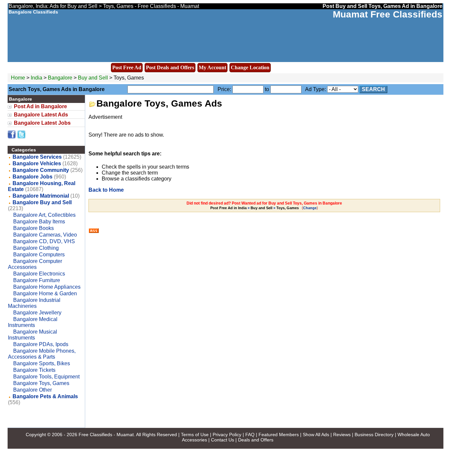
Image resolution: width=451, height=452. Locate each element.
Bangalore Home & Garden (45, 293)
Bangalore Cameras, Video (45, 235)
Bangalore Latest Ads (41, 114)
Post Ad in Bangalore (40, 106)
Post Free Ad (126, 67)
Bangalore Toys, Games (41, 383)
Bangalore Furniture (36, 280)
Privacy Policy (227, 434)
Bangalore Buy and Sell (42, 202)
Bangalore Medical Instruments (32, 322)
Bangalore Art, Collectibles (44, 215)
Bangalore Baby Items (39, 221)
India (36, 78)
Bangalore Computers (39, 254)
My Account (212, 67)
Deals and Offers (255, 439)
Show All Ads (316, 434)
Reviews (342, 434)
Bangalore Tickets (34, 370)
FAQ (250, 434)
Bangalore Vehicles (37, 163)
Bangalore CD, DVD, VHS (44, 241)
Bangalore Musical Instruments (32, 334)
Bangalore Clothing (36, 248)
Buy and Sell (93, 78)
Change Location (250, 67)
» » (254, 208)
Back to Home (106, 190)
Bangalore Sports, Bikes (41, 363)
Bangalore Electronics (39, 273)
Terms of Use (195, 434)
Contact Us (222, 439)
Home (18, 78)
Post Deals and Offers (170, 67)
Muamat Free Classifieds (387, 14)
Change (310, 208)
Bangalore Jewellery (37, 312)
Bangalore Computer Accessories (35, 264)
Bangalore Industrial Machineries (34, 303)
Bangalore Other (32, 390)
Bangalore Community (41, 170)
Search (373, 89)
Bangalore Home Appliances (47, 287)
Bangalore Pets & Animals (45, 396)
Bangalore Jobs (32, 176)
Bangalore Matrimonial (41, 196)
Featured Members (279, 434)
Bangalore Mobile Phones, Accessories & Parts (42, 354)
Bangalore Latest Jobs (42, 123)
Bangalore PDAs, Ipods (40, 344)
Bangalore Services (37, 157)
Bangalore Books (33, 228)
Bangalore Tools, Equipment (46, 376)
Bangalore (61, 78)
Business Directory (374, 434)
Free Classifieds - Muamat (106, 434)
